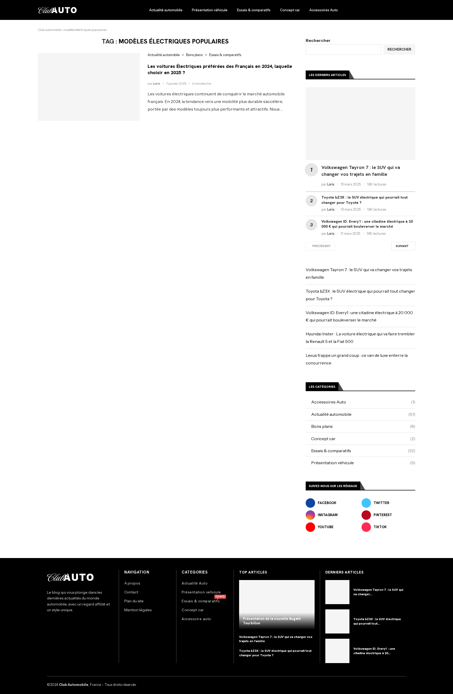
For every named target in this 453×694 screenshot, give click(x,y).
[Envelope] (72, 622)
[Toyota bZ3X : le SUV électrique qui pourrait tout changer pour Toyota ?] (337, 621)
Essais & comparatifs (254, 10)
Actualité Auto (195, 583)
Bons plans (363, 426)
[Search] (412, 10)
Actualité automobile (165, 10)
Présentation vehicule (201, 592)
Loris (156, 83)
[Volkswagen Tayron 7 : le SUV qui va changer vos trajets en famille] (360, 123)
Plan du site (134, 601)
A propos (132, 583)
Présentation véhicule (210, 10)
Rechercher (318, 40)
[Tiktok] (61, 622)
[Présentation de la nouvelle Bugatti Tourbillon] (277, 605)
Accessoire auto (196, 619)
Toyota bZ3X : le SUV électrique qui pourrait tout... (377, 621)
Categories (195, 572)
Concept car (290, 10)
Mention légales (138, 610)
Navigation (136, 572)
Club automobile (49, 30)
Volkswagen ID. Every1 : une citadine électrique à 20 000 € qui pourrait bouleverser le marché (367, 224)
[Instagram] (51, 622)
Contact (131, 592)
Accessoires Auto (323, 10)
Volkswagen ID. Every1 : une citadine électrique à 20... (374, 651)
